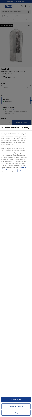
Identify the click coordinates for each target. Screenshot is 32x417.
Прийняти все (16, 399)
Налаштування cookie (16, 406)
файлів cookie (21, 171)
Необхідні (16, 413)
